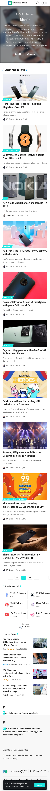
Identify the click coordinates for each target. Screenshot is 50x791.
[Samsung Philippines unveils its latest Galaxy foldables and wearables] (25, 435)
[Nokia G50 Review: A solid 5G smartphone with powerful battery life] (25, 285)
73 (11, 577)
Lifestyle (11, 649)
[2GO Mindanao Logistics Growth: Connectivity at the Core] (40, 674)
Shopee (7, 246)
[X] (34, 771)
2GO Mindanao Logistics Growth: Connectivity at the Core (16, 673)
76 (30, 577)
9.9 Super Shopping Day (14, 499)
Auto (4, 649)
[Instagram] (41, 771)
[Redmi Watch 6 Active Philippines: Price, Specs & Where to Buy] (40, 658)
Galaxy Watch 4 (11, 150)
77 (37, 577)
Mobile (5, 664)
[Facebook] (15, 594)
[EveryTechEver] (17, 3)
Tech (11, 695)
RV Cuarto (10, 119)
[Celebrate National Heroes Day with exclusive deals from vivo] (25, 384)
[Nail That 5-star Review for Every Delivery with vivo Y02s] (25, 234)
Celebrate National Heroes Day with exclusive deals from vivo (21, 403)
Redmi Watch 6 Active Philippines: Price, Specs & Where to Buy (15, 657)
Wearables (31, 54)
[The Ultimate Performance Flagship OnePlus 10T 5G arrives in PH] (25, 537)
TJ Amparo (10, 215)
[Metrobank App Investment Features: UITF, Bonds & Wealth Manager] (40, 689)
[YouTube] (38, 771)
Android (8, 297)
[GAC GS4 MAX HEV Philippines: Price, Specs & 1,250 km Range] (40, 643)
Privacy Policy (10, 786)
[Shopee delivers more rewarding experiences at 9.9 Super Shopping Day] (25, 486)
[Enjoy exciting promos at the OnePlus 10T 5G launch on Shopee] (25, 333)
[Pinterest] (15, 604)
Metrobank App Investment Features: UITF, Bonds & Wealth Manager (15, 688)
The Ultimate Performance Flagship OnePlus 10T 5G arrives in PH (21, 556)
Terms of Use (24, 786)
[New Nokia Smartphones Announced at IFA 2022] (25, 186)
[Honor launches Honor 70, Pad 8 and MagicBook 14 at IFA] (25, 87)
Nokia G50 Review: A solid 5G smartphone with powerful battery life (25, 303)
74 (17, 577)
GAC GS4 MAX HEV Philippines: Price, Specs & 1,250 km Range (15, 642)
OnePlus (8, 346)
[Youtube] (15, 614)
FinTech (5, 695)
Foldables (18, 54)
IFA (5, 198)
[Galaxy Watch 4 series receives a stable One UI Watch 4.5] (25, 138)
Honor (7, 99)
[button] (39, 785)
